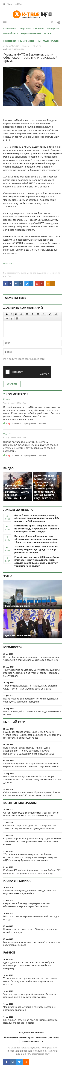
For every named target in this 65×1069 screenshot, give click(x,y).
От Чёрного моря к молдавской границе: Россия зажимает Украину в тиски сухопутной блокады (29, 827)
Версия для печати (15, 48)
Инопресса (53, 28)
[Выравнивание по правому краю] (37, 314)
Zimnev (6, 399)
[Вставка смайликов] (43, 314)
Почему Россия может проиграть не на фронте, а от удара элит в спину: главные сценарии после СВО (31, 659)
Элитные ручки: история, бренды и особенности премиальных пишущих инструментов (29, 996)
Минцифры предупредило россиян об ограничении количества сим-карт (31, 944)
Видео (8, 468)
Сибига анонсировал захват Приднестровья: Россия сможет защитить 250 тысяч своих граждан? (31, 794)
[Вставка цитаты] (6, 318)
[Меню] (4, 22)
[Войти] (58, 22)
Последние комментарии (19, 1037)
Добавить (12, 383)
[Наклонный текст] (11, 314)
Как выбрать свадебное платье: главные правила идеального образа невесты (30, 1021)
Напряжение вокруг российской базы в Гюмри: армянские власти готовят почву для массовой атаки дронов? (32, 779)
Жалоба (42, 423)
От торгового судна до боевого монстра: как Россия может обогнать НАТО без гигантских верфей (31, 814)
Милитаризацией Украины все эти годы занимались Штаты (32, 713)
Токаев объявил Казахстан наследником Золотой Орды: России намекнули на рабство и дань (30, 687)
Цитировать (30, 423)
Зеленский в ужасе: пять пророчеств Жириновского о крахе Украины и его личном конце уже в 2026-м (31, 765)
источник (8, 262)
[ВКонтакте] (13, 1062)
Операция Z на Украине (31, 28)
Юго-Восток (9, 28)
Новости (9, 41)
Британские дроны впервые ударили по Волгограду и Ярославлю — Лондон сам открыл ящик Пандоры (36, 528)
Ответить (17, 423)
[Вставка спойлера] (17, 318)
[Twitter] (19, 1062)
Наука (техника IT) (31, 33)
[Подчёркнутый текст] (16, 314)
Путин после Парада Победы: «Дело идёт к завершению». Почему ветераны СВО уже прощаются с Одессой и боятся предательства (28, 750)
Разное (47, 33)
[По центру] (32, 314)
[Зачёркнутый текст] (21, 314)
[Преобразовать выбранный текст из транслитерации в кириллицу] (12, 318)
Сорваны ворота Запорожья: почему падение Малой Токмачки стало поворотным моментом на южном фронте (32, 841)
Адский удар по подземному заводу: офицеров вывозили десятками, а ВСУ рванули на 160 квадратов (36, 518)
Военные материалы (44, 41)
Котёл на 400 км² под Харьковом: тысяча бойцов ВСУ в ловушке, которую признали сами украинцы (32, 872)
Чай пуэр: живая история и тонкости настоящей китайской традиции (29, 1008)
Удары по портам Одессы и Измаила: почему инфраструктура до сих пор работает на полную (36, 549)
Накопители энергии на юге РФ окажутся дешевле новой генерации (30, 931)
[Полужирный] (6, 314)
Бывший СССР (10, 33)
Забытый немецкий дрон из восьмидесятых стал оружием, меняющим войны (29, 892)
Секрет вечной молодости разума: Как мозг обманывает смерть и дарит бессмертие (27, 905)
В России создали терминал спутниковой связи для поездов (31, 918)
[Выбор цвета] (49, 314)
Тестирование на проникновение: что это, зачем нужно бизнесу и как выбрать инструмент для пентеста (30, 981)
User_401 (7, 433)
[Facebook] (6, 1062)
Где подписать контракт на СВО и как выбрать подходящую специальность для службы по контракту (28, 965)
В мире (23, 41)
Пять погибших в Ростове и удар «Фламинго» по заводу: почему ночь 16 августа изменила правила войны (36, 539)
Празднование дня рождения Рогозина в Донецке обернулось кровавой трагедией (30, 700)
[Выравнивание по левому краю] (27, 314)
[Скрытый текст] (55, 314)
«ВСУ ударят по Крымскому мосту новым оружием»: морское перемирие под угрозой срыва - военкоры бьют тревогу (31, 672)
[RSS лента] (26, 1062)
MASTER (26, 45)
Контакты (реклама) (47, 1037)
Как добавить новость (32, 1032)
